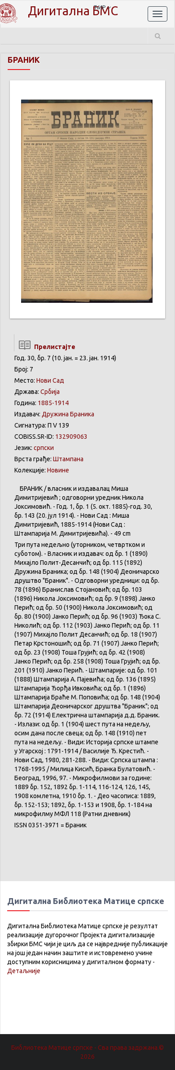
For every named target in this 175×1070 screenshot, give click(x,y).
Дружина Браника (68, 414)
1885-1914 (53, 402)
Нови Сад (50, 380)
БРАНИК (24, 59)
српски (44, 447)
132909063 (71, 436)
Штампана (68, 459)
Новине (58, 470)
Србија (50, 391)
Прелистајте (53, 346)
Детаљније (23, 970)
